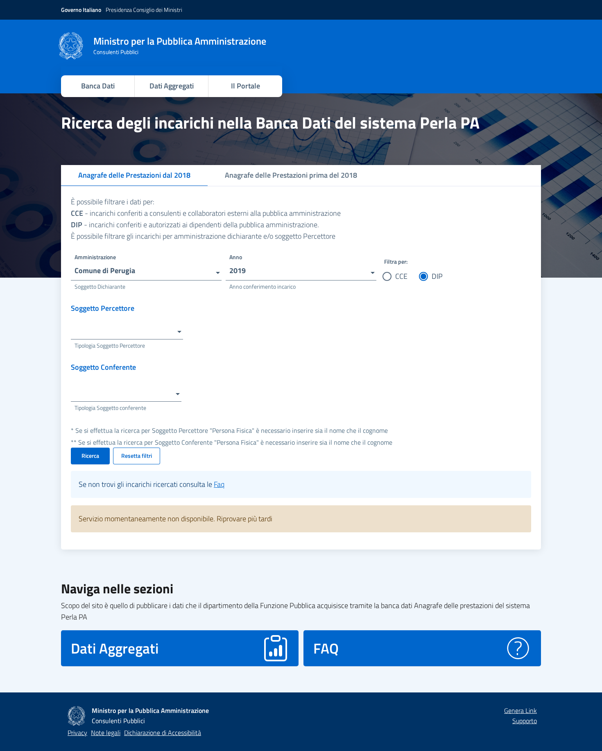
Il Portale (245, 85)
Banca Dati (98, 85)
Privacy (77, 732)
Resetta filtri (136, 455)
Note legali (105, 732)
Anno (235, 257)
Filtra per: (395, 261)
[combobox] (146, 268)
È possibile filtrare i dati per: (112, 201)
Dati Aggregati (171, 85)
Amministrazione (95, 257)
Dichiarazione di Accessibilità (162, 732)
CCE (401, 276)
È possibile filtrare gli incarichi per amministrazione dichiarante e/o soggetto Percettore (203, 236)
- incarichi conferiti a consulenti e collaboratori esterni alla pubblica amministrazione (206, 213)
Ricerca (90, 455)
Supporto (524, 721)
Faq (219, 484)
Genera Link (520, 710)
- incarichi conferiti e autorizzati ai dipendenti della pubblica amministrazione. (195, 224)
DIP (437, 276)
